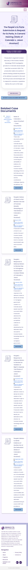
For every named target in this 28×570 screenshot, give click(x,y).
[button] (25, 9)
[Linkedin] (20, 562)
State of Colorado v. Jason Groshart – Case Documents (19, 121)
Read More (18, 188)
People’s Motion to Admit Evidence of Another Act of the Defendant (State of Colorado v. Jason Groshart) (19, 447)
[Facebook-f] (17, 562)
